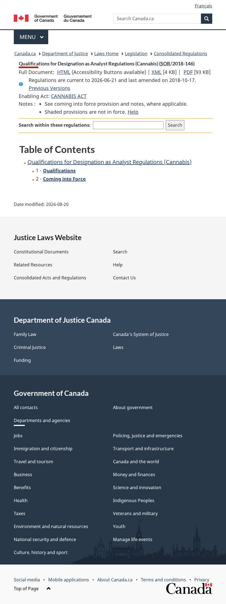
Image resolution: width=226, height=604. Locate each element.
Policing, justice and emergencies (147, 436)
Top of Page (27, 589)
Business (23, 474)
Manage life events (132, 539)
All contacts (26, 407)
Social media (27, 580)
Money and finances (134, 474)
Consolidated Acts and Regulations (50, 278)
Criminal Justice (30, 347)
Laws (118, 347)
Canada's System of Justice (141, 334)
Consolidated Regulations (180, 54)
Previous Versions (49, 88)
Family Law (25, 334)
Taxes (19, 513)
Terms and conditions (163, 580)
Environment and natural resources (51, 526)
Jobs (18, 436)
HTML (63, 72)
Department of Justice (65, 54)
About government (133, 407)
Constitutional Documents (41, 252)
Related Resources (33, 265)
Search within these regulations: (55, 125)
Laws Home (106, 54)
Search (120, 252)
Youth (119, 526)
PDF (188, 72)
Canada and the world (136, 462)
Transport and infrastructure (143, 449)
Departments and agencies (42, 420)
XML (157, 72)
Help (133, 111)
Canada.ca (25, 54)
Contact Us (124, 278)
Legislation (136, 54)
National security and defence (45, 539)
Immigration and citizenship (43, 449)
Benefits (22, 487)
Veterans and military (135, 513)
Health (21, 500)
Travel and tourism (33, 462)
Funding (22, 360)
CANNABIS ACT (69, 96)
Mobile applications (68, 580)
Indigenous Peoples (133, 500)
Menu (28, 37)
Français (203, 6)
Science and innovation (137, 487)
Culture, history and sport (41, 552)
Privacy (201, 580)
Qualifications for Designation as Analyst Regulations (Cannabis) (110, 162)
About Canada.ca (115, 580)
